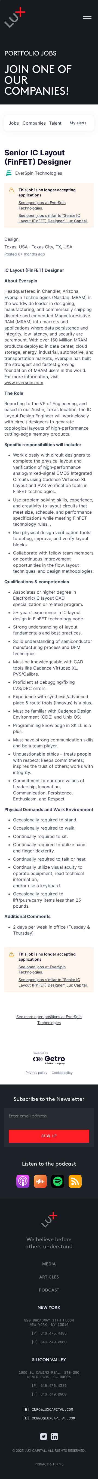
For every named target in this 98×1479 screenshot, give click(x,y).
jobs (14, 123)
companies (34, 123)
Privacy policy (36, 1073)
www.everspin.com (23, 382)
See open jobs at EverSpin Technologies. (42, 205)
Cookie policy (62, 1073)
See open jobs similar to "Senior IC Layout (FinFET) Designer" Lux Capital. (53, 218)
